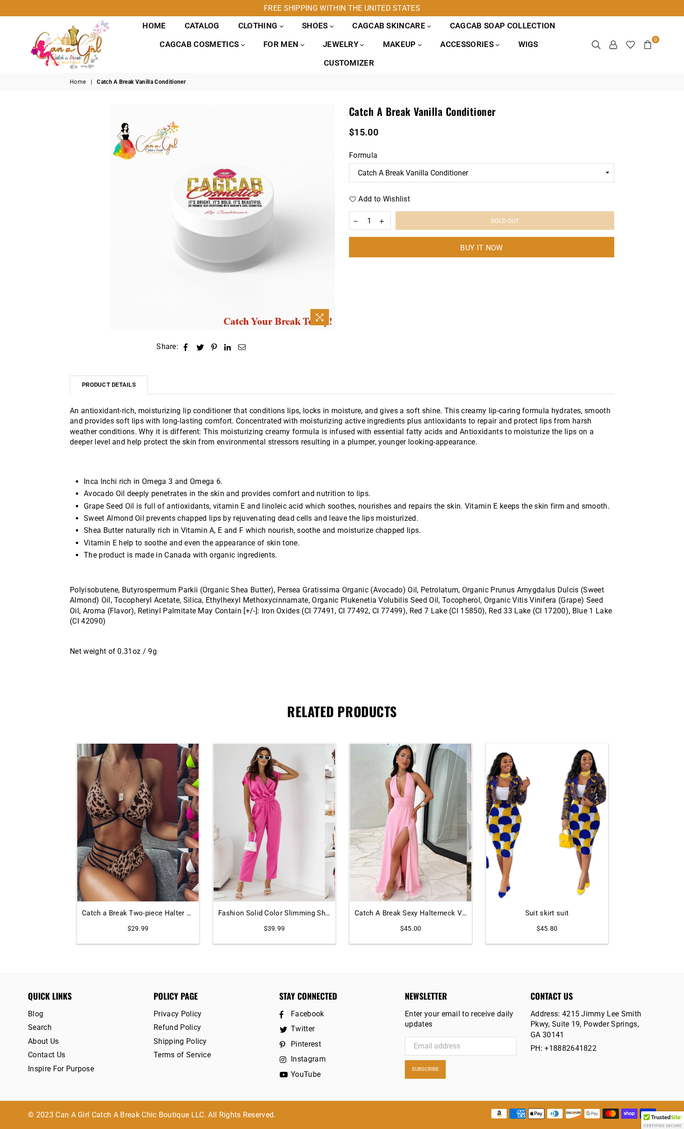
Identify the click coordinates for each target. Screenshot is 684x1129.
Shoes (316, 25)
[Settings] (613, 44)
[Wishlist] (630, 44)
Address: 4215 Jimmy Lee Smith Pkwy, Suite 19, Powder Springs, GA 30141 (585, 1024)
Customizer (349, 62)
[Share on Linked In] (227, 347)
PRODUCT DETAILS (109, 384)
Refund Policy (177, 1027)
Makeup (400, 44)
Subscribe (425, 1069)
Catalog (202, 25)
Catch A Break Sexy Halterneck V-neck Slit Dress (411, 913)
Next (625, 843)
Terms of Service (182, 1054)
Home (154, 25)
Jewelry (342, 44)
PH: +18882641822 (563, 1048)
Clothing (259, 25)
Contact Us (46, 1054)
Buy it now (481, 247)
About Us (43, 1041)
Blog (35, 1013)
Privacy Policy (177, 1013)
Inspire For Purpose (61, 1068)
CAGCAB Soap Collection (503, 25)
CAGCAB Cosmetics (200, 44)
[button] (662, 1120)
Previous (59, 843)
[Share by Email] (242, 347)
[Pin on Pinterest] (214, 347)
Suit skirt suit (547, 913)
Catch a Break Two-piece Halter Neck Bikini (138, 913)
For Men (282, 44)
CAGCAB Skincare (389, 25)
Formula (363, 155)
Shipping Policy (180, 1041)
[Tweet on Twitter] (200, 347)
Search (40, 1027)
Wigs (528, 44)
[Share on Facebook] (185, 347)
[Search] (596, 44)
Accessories (468, 44)
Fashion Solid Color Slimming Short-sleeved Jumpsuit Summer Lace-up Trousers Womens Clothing (274, 913)
